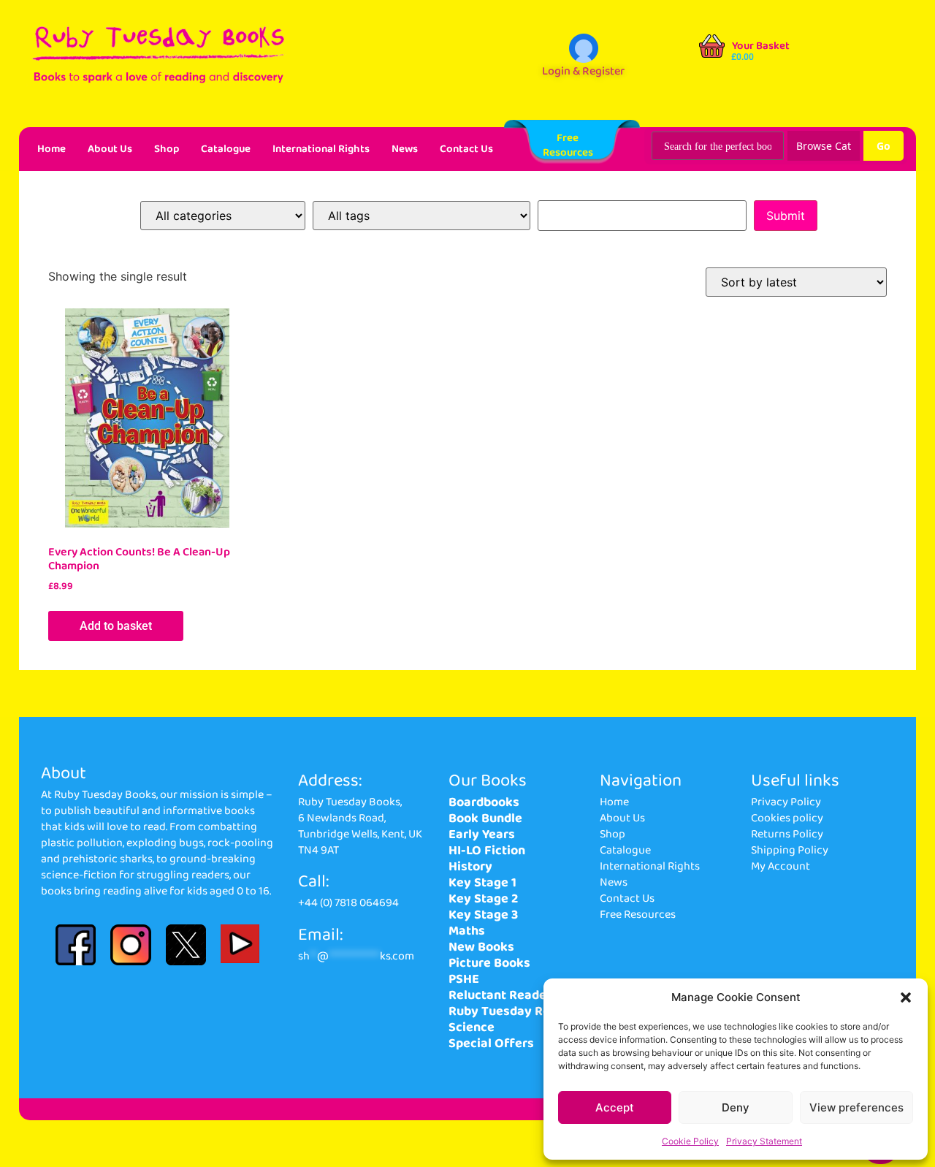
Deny (735, 1107)
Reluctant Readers (503, 995)
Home (51, 149)
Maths (467, 931)
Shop (166, 149)
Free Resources (638, 914)
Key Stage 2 (483, 899)
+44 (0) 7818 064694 (348, 903)
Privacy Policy (786, 802)
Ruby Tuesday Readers (516, 1011)
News (405, 149)
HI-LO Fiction (487, 850)
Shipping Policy (789, 850)
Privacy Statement (764, 1141)
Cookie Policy (690, 1141)
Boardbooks (484, 802)
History (470, 866)
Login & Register (583, 71)
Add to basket (116, 626)
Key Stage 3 (483, 915)
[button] (905, 997)
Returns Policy (787, 834)
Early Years (482, 834)
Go (883, 146)
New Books (481, 947)
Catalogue (226, 149)
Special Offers (491, 1043)
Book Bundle (485, 818)
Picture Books (489, 963)
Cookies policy (787, 818)
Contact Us (466, 149)
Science (472, 1027)
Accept (614, 1107)
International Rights (321, 149)
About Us (110, 149)
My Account (780, 866)
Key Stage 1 (482, 883)
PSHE (464, 979)
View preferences (856, 1107)
